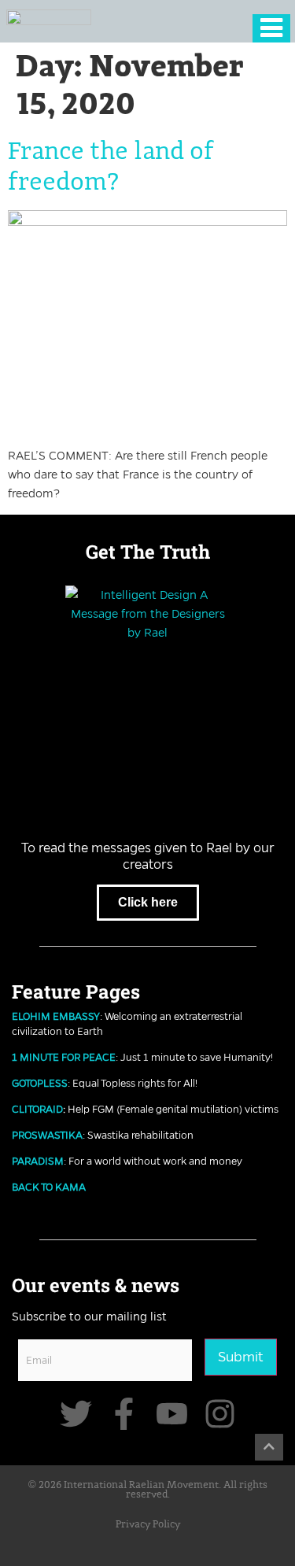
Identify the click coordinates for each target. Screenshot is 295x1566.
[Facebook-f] (124, 1414)
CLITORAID (37, 1108)
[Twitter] (76, 1414)
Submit (241, 1356)
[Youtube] (172, 1414)
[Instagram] (220, 1414)
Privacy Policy (148, 1525)
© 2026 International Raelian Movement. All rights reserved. (147, 1490)
